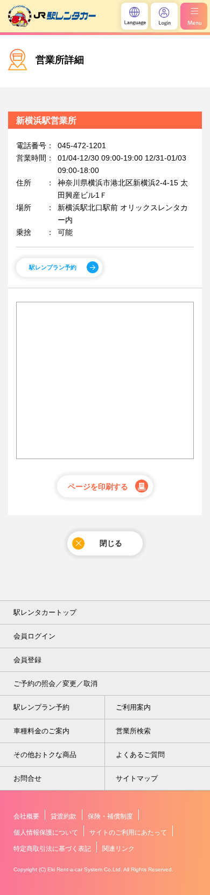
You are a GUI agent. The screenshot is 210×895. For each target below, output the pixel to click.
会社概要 (26, 816)
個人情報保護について (45, 832)
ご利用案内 (133, 707)
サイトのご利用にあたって (128, 832)
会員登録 (27, 660)
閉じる (111, 543)
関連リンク (118, 848)
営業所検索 (133, 731)
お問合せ (27, 778)
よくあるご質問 (140, 755)
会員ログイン (34, 636)
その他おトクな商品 (44, 755)
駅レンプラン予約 (52, 267)
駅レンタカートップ (44, 612)
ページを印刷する (98, 486)
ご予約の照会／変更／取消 (55, 683)
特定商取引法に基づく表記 (52, 848)
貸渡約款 (63, 816)
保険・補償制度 (110, 816)
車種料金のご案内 (41, 731)
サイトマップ (137, 778)
